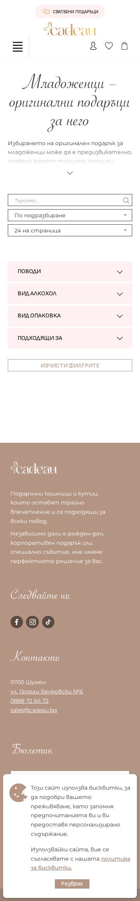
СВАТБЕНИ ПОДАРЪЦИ (75, 12)
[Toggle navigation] (17, 46)
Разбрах (72, 883)
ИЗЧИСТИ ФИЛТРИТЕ (70, 365)
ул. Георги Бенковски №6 (46, 691)
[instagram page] (32, 622)
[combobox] (70, 215)
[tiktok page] (48, 622)
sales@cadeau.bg (33, 710)
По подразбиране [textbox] (40, 215)
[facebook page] (16, 622)
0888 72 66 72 (29, 700)
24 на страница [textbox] (37, 230)
